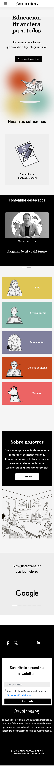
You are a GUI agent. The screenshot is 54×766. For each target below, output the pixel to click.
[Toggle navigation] (5, 3)
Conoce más (27, 476)
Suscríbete (27, 701)
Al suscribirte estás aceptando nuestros (27, 693)
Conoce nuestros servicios (28, 59)
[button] (14, 605)
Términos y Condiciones (19, 695)
